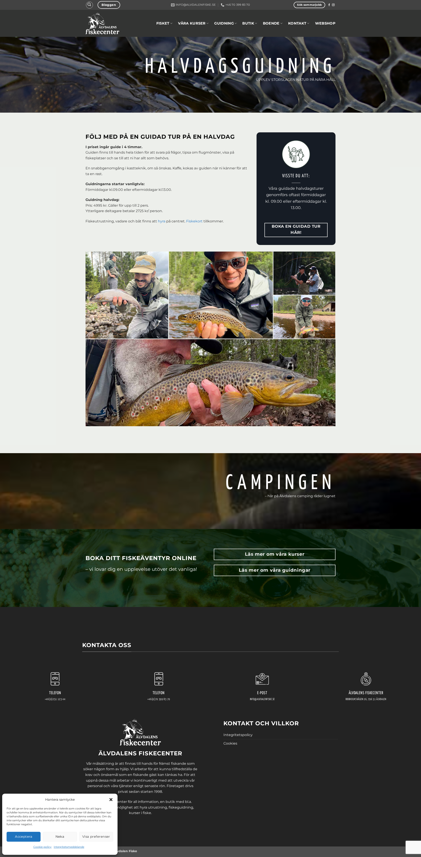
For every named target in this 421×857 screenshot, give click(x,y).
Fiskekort (194, 221)
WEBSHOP (325, 23)
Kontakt (297, 23)
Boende (271, 23)
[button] (111, 799)
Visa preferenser (96, 836)
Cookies (230, 743)
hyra (161, 221)
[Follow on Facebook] (329, 5)
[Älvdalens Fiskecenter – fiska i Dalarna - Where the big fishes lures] (102, 23)
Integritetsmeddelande (69, 846)
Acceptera (23, 836)
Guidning (224, 23)
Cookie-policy (42, 846)
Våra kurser (192, 23)
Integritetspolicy (238, 735)
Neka (59, 836)
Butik (248, 23)
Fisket (162, 23)
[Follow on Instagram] (333, 5)
